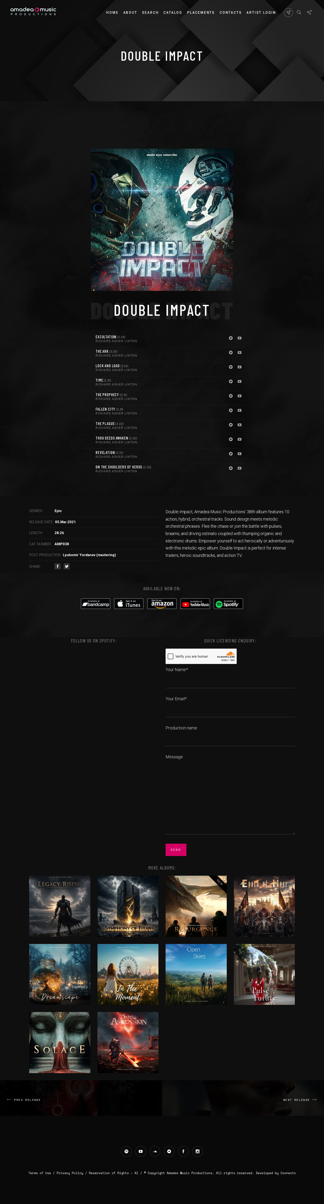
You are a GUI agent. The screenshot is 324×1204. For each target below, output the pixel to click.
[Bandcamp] (231, 338)
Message (174, 756)
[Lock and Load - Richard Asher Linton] (86, 369)
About (130, 12)
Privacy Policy (70, 1173)
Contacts (231, 12)
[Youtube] (239, 338)
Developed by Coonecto (276, 1173)
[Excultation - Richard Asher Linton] (86, 340)
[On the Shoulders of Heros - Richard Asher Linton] (86, 470)
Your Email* (176, 698)
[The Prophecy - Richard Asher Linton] (86, 398)
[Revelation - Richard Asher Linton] (86, 456)
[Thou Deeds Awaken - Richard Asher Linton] (86, 441)
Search (150, 12)
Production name (181, 727)
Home (112, 12)
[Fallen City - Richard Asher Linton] (86, 412)
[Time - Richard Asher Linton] (86, 383)
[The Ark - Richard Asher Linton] (86, 355)
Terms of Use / (42, 1173)
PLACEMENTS (201, 12)
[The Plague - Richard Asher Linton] (86, 427)
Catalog (172, 12)
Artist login (261, 12)
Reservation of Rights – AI (114, 1173)
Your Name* (177, 669)
